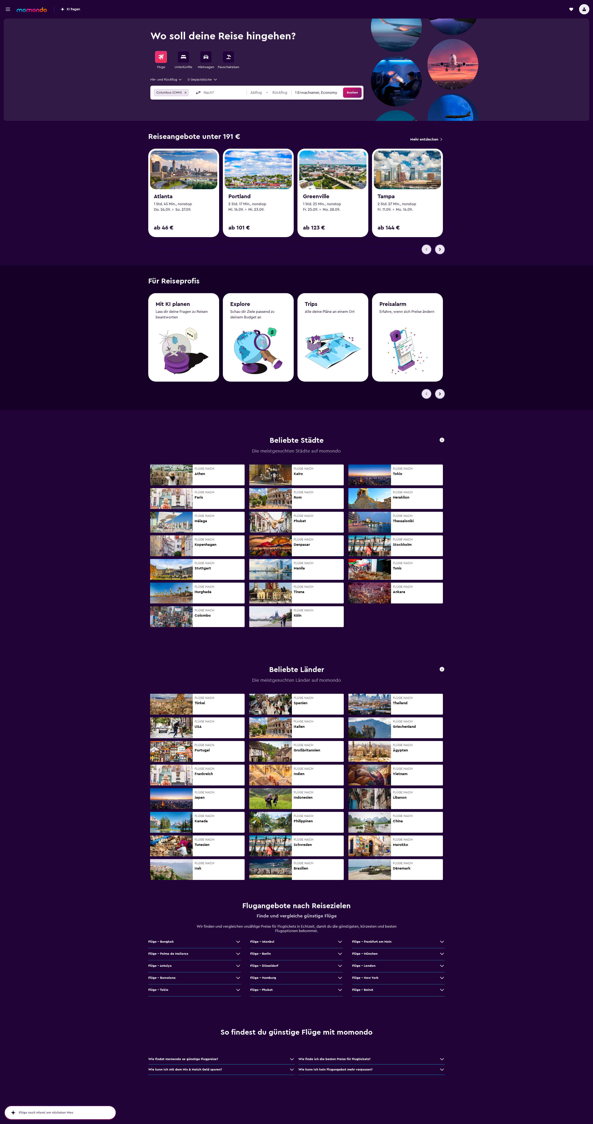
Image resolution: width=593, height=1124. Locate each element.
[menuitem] (161, 60)
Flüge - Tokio (158, 990)
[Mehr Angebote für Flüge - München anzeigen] (442, 954)
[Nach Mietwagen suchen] (206, 57)
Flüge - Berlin (260, 953)
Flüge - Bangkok (161, 941)
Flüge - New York (365, 978)
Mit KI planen (173, 304)
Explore (240, 304)
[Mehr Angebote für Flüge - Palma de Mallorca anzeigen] (238, 954)
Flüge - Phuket (261, 990)
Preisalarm (392, 304)
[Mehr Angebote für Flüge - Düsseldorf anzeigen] (340, 966)
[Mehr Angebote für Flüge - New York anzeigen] (442, 978)
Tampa (386, 196)
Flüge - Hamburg (263, 978)
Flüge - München (365, 953)
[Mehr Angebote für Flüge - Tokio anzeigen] (238, 990)
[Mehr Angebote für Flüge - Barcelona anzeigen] (238, 978)
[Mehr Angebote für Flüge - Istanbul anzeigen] (340, 942)
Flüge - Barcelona (162, 978)
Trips (311, 304)
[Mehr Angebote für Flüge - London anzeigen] (442, 966)
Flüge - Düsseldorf (264, 965)
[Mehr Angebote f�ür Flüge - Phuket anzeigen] (340, 990)
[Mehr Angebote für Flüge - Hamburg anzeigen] (340, 978)
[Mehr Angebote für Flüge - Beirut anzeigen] (442, 990)
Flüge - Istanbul (262, 941)
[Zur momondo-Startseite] (32, 9)
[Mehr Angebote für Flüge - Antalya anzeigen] (238, 966)
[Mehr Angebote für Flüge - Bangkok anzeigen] (238, 942)
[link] (426, 139)
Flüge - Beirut (362, 990)
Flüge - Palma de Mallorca (168, 953)
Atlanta (163, 196)
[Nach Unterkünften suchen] (183, 57)
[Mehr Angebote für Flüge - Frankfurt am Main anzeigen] (442, 942)
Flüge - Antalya (160, 965)
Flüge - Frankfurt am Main (371, 941)
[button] (8, 9)
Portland (239, 196)
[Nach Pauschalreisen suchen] (228, 57)
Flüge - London (363, 965)
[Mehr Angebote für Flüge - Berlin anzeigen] (340, 954)
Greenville (316, 196)
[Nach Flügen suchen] (161, 57)
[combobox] (166, 79)
